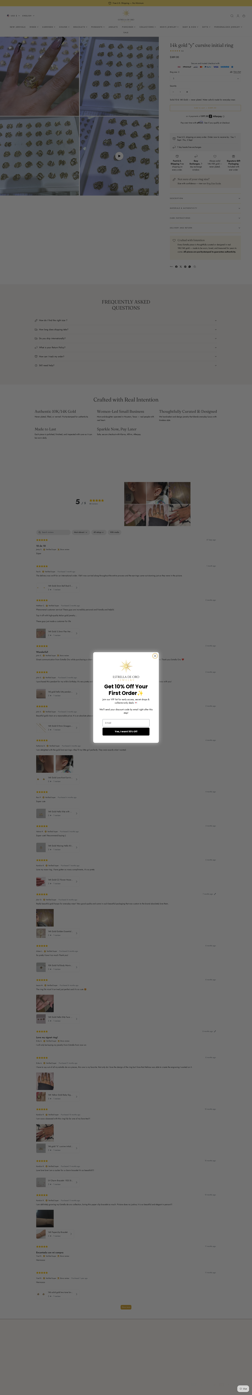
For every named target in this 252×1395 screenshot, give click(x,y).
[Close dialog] (155, 655)
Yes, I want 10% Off (126, 731)
